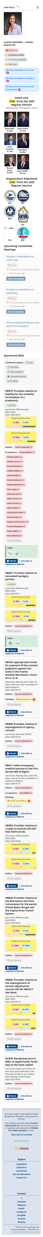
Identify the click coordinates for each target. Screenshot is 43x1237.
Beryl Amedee (26, 452)
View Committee (16, 278)
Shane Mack (12, 508)
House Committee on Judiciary (21, 78)
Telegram (21, 1205)
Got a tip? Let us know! (21, 1134)
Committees (21, 1171)
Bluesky (21, 1222)
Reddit (22, 1208)
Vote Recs (9, 7)
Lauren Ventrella (22, 447)
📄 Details (11, 560)
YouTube (21, 1218)
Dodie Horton (13, 503)
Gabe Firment (13, 498)
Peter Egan (12, 489)
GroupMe (21, 1215)
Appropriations (24, 699)
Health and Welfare (17, 801)
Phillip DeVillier (13, 471)
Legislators (21, 1167)
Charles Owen (13, 517)
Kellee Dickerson (14, 480)
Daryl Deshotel (13, 466)
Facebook (21, 1201)
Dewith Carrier (13, 461)
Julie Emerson (13, 494)
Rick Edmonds (13, 535)
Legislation (21, 1164)
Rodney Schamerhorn (16, 522)
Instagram (21, 1212)
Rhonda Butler (13, 457)
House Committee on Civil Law (21, 70)
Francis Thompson (15, 526)
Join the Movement (21, 1174)
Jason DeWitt (12, 475)
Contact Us (22, 1177)
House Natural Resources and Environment (22, 324)
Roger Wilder (13, 531)
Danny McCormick (15, 512)
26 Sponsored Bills (15, 55)
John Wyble (24, 793)
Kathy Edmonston (14, 484)
